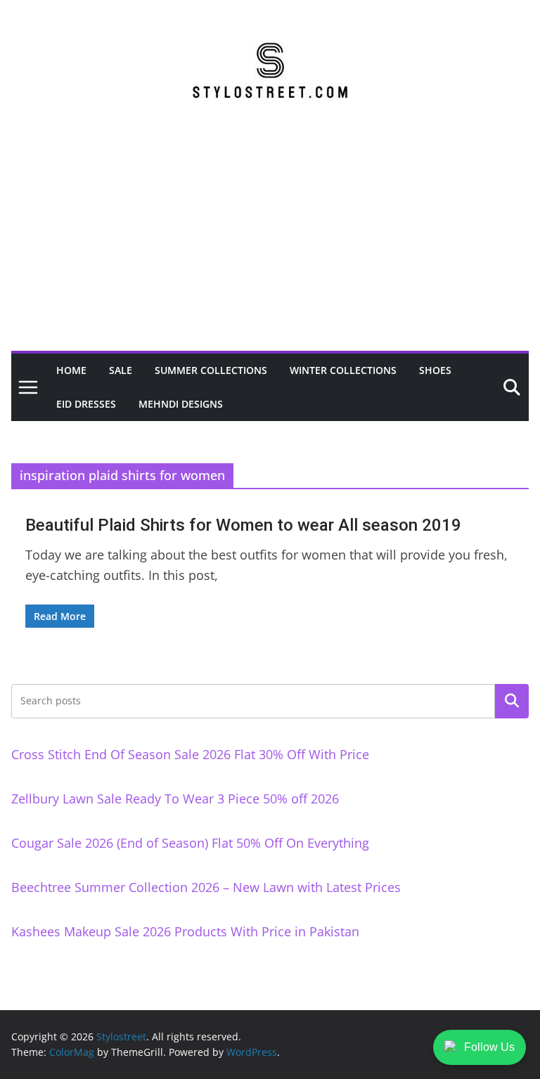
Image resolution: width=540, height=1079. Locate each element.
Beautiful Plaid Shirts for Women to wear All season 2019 (243, 525)
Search (512, 700)
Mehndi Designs (181, 404)
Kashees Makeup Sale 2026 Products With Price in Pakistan (185, 931)
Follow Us (489, 1047)
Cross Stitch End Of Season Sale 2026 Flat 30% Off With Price (190, 754)
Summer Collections (211, 370)
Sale (120, 370)
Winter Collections (343, 370)
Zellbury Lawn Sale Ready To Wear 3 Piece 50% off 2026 (175, 798)
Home (71, 370)
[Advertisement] (270, 245)
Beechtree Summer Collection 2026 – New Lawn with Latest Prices (206, 887)
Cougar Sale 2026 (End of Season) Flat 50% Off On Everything (190, 842)
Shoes (435, 370)
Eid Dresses (86, 404)
